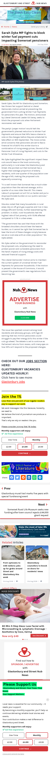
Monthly (36, 440)
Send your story (38, 26)
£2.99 (8, 447)
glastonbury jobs (13, 381)
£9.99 (40, 447)
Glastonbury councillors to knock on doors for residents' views (37, 567)
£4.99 (25, 447)
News (14, 26)
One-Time (12, 440)
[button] (22, 639)
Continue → (24, 453)
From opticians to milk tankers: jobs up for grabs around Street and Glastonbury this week (12, 570)
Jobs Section (36, 361)
